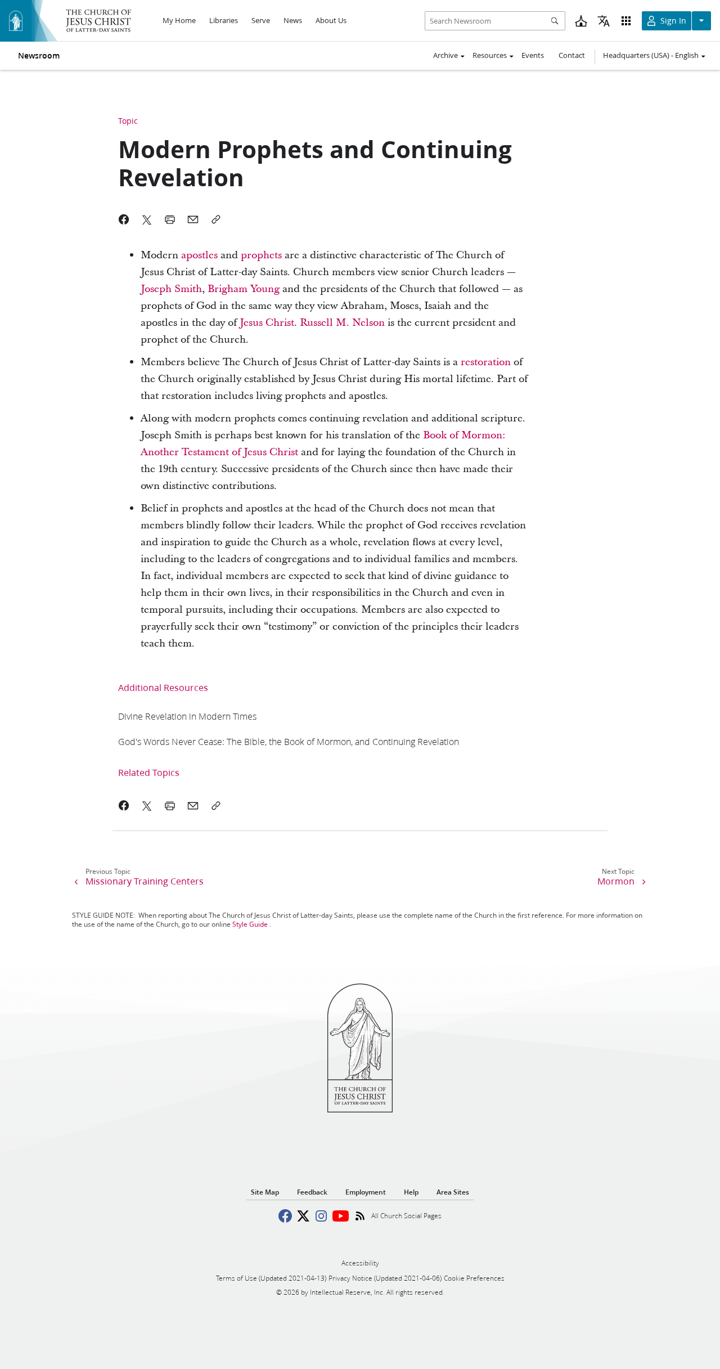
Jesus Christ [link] (267, 323)
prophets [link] (261, 255)
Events (532, 55)
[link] (187, 716)
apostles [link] (199, 255)
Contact (572, 55)
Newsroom (39, 56)
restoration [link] (486, 362)
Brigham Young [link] (244, 289)
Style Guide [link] (250, 924)
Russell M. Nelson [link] (342, 323)
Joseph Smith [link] (171, 289)
